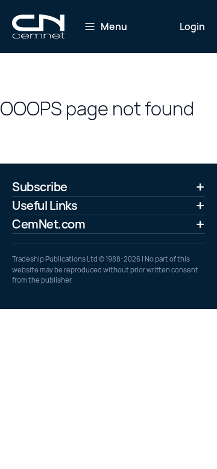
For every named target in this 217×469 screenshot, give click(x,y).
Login (192, 26)
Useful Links (44, 205)
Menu (114, 26)
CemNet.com (48, 224)
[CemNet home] (38, 26)
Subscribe (40, 187)
